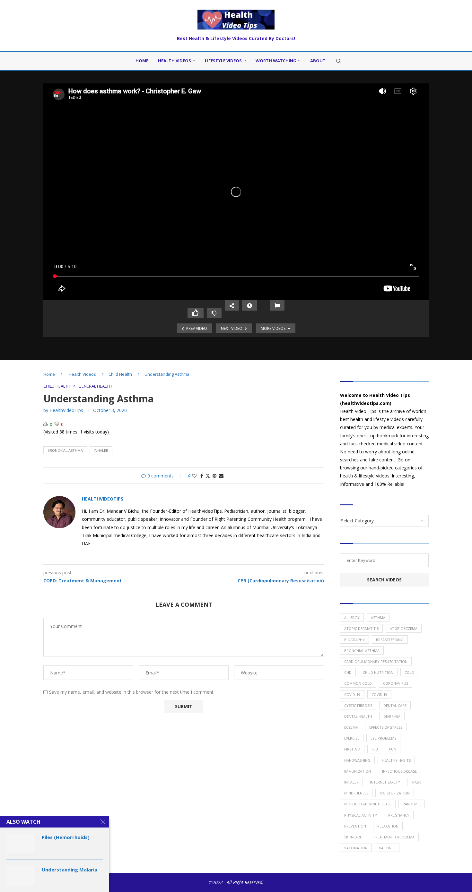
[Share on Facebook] (201, 476)
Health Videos (174, 61)
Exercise (351, 738)
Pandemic (412, 804)
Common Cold (358, 683)
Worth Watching (276, 61)
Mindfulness (356, 793)
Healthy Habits (396, 760)
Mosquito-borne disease (367, 804)
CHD (348, 672)
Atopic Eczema (403, 628)
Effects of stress (385, 727)
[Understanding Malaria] (20, 876)
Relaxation (387, 826)
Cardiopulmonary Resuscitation (375, 661)
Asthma (378, 617)
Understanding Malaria (69, 869)
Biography (354, 639)
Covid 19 (379, 694)
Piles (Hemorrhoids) (66, 837)
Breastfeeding (390, 639)
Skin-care (353, 837)
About (318, 61)
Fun (392, 749)
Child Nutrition (378, 672)
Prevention (355, 826)
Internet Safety (385, 782)
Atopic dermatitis (361, 628)
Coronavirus (395, 683)
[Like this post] (194, 476)
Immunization (357, 771)
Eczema (351, 727)
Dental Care (394, 705)
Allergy (352, 617)
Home (141, 61)
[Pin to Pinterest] (214, 476)
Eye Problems (383, 738)
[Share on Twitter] (207, 476)
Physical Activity (360, 815)
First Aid (352, 749)
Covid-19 (352, 694)
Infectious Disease (399, 771)
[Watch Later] (249, 305)
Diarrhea (391, 716)
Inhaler (101, 450)
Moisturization (395, 793)
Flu (374, 749)
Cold (409, 672)
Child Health (120, 374)
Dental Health (358, 716)
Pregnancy (398, 815)
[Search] (338, 61)
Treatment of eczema (394, 837)
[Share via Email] (221, 476)
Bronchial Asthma (65, 450)
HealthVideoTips (66, 410)
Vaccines (387, 847)
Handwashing (357, 760)
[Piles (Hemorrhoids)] (20, 843)
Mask (416, 782)
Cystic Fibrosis (358, 705)
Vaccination (356, 847)
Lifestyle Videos (223, 61)
